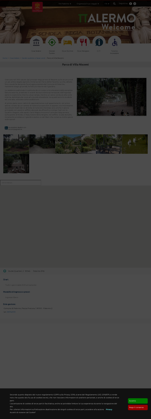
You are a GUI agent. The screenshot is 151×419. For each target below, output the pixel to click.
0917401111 (11, 312)
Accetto (132, 401)
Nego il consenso (136, 407)
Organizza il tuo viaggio (87, 4)
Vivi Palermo (64, 4)
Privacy (109, 409)
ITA (105, 4)
